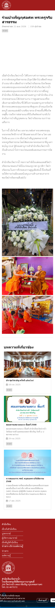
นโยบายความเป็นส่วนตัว (12, 601)
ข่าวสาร (5, 551)
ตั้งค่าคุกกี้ (42, 600)
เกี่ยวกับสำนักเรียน (9, 529)
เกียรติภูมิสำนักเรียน (10, 542)
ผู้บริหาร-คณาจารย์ (9, 538)
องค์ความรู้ (6, 555)
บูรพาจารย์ (6, 533)
